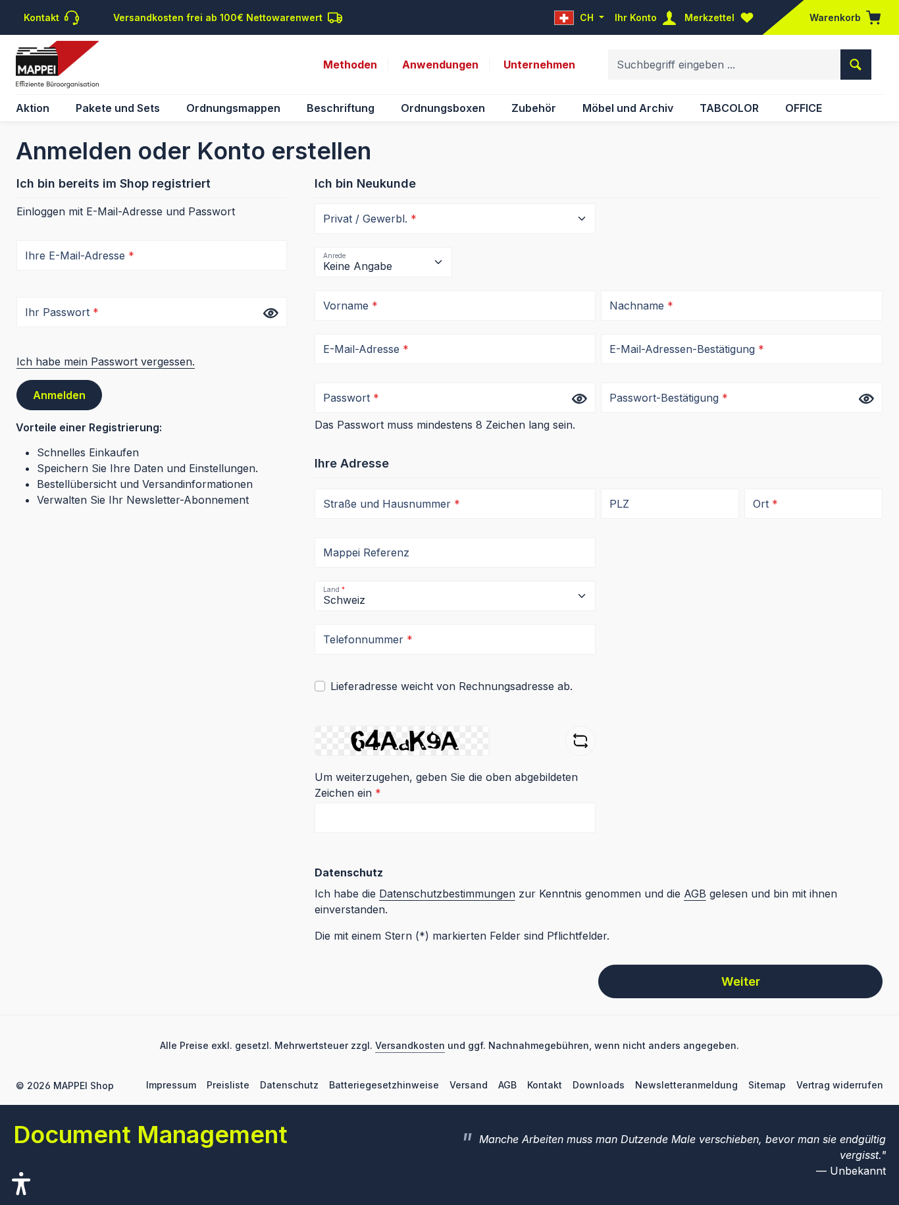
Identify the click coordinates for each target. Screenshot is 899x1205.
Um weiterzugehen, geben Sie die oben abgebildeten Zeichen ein (446, 784)
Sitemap (767, 1084)
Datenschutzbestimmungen (447, 893)
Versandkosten (410, 1045)
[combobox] (724, 64)
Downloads (599, 1084)
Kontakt (544, 1084)
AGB (695, 893)
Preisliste (228, 1084)
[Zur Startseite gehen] (57, 64)
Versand (469, 1084)
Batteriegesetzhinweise (384, 1084)
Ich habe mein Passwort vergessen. (105, 361)
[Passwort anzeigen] (270, 313)
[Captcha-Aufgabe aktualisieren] (580, 741)
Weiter (740, 981)
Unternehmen (539, 64)
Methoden (350, 64)
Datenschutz (289, 1084)
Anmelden (59, 395)
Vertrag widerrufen (839, 1084)
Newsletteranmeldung (686, 1084)
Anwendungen (440, 64)
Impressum (171, 1084)
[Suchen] (855, 64)
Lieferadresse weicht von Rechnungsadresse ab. (451, 686)
